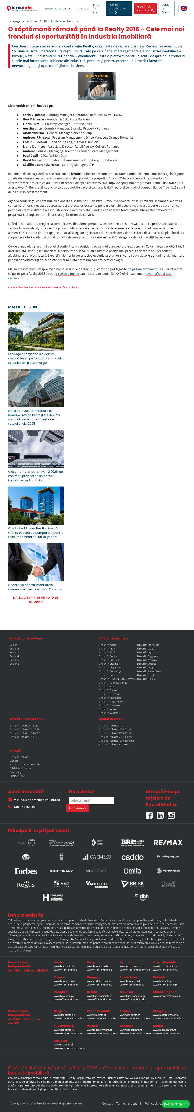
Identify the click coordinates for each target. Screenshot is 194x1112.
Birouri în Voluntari (109, 713)
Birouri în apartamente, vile (25, 764)
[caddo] (133, 856)
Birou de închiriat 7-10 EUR (24, 729)
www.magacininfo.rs (164, 1029)
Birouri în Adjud (107, 644)
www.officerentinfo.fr (66, 984)
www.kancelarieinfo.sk (132, 996)
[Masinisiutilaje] (26, 856)
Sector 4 (14, 656)
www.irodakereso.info (99, 981)
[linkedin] (162, 813)
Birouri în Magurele (147, 656)
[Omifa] (133, 871)
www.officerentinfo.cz (165, 969)
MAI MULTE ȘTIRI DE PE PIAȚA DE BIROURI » (36, 600)
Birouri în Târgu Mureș (111, 701)
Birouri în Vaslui (107, 709)
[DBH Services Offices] (141, 897)
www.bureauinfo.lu (130, 981)
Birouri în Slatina (108, 690)
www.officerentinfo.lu (132, 984)
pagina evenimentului (147, 269)
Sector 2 (14, 648)
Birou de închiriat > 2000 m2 (114, 744)
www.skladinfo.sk (64, 1044)
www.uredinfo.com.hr (132, 966)
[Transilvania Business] (61, 856)
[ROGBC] (97, 841)
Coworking (16, 772)
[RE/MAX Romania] (168, 841)
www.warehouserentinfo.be (69, 1018)
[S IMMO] (61, 884)
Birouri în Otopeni (147, 667)
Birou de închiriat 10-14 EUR (25, 733)
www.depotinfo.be (64, 1015)
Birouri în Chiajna (108, 663)
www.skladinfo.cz (96, 1015)
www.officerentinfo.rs (99, 999)
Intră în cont (96, 8)
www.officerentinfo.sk (132, 999)
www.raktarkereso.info (166, 1015)
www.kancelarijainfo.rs (99, 996)
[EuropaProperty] (168, 856)
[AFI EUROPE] (97, 884)
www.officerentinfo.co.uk (167, 996)
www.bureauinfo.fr (64, 981)
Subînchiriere (17, 776)
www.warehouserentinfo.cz (102, 1018)
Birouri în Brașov (108, 656)
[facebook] (151, 813)
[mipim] (26, 841)
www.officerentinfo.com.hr (135, 969)
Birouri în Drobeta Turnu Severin (117, 679)
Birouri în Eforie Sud (148, 644)
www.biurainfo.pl (162, 981)
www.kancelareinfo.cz (165, 966)
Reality (66, 287)
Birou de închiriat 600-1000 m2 (115, 737)
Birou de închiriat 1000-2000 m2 (116, 740)
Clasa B (14, 760)
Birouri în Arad (107, 648)
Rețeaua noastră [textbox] (57, 8)
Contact (83, 8)
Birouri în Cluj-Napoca (111, 667)
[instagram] (172, 813)
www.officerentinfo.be (99, 969)
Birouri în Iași (144, 652)
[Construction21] (61, 841)
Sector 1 (14, 644)
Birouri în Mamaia (147, 660)
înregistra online (67, 274)
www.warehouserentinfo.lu (69, 1033)
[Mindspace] (97, 871)
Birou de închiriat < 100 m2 (113, 725)
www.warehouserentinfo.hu (169, 1018)
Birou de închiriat (19, 757)
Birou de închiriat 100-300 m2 (115, 729)
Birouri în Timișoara (109, 705)
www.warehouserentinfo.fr (135, 1018)
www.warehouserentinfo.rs (168, 1033)
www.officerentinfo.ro (66, 999)
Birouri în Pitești (146, 675)
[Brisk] (133, 884)
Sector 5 (14, 660)
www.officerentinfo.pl (165, 984)
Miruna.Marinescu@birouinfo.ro (37, 800)
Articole (32, 21)
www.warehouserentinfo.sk (69, 1048)
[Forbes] (26, 871)
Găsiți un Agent (166, 8)
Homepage (13, 21)
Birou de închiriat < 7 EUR (24, 725)
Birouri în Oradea (146, 663)
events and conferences (20, 287)
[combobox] (58, 8)
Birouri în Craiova (108, 675)
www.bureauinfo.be (98, 966)
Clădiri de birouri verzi (22, 768)
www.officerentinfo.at (66, 969)
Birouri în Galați (145, 648)
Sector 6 (14, 663)
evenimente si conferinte (48, 287)
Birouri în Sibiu (107, 686)
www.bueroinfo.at (64, 966)
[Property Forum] (168, 871)
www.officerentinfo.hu (99, 984)
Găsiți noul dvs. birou (144, 8)
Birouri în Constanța (110, 671)
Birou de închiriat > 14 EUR (24, 737)
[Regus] (26, 884)
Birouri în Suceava (109, 694)
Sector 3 (14, 652)
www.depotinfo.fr (130, 1015)
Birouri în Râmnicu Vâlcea (113, 682)
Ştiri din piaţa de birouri (59, 21)
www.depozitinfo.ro (131, 1029)
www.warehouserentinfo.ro (135, 1033)
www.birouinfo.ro (64, 996)
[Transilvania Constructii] (168, 884)
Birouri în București (109, 660)
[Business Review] (133, 841)
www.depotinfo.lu (64, 1029)
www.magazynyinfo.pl (99, 1029)
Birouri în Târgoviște (110, 697)
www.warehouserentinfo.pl (102, 1033)
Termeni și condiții (128, 1103)
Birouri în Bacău (108, 652)
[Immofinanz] (61, 871)
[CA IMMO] (97, 856)
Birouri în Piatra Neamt (149, 671)
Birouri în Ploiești (146, 679)
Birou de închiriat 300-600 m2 (115, 733)
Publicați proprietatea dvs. (117, 8)
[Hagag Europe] (52, 897)
